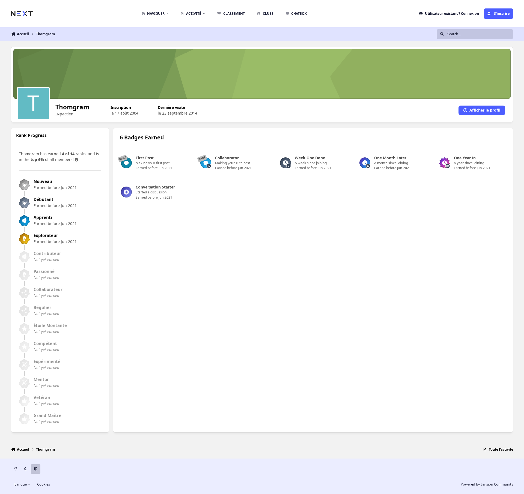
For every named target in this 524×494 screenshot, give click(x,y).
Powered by (487, 484)
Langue (21, 484)
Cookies (43, 484)
